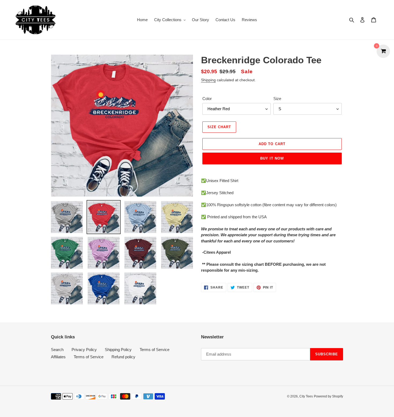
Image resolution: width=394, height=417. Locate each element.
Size (277, 98)
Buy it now (272, 158)
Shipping (208, 80)
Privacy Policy (84, 349)
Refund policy (123, 357)
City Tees (306, 396)
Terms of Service (154, 349)
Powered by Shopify (328, 396)
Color (207, 98)
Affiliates (58, 357)
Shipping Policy (118, 349)
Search (57, 349)
